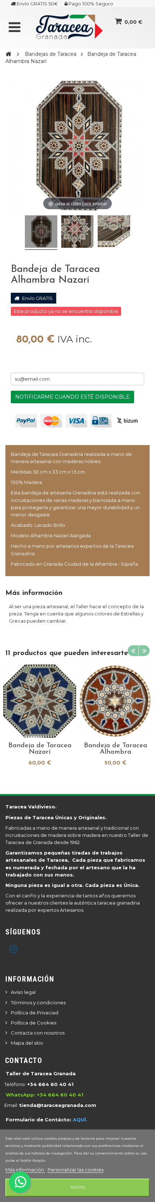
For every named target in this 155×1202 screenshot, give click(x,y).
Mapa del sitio (27, 1043)
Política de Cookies (33, 1023)
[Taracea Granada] (69, 29)
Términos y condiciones (38, 1002)
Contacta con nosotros (38, 1033)
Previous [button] (133, 650)
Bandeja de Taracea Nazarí (39, 748)
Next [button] (144, 650)
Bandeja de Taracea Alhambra (115, 748)
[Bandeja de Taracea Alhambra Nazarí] (41, 232)
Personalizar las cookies (75, 1169)
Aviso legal (23, 992)
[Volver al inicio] (8, 53)
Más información (25, 1169)
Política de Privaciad (34, 1012)
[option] (40, 717)
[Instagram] (13, 949)
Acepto (77, 1187)
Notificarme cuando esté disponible (72, 397)
